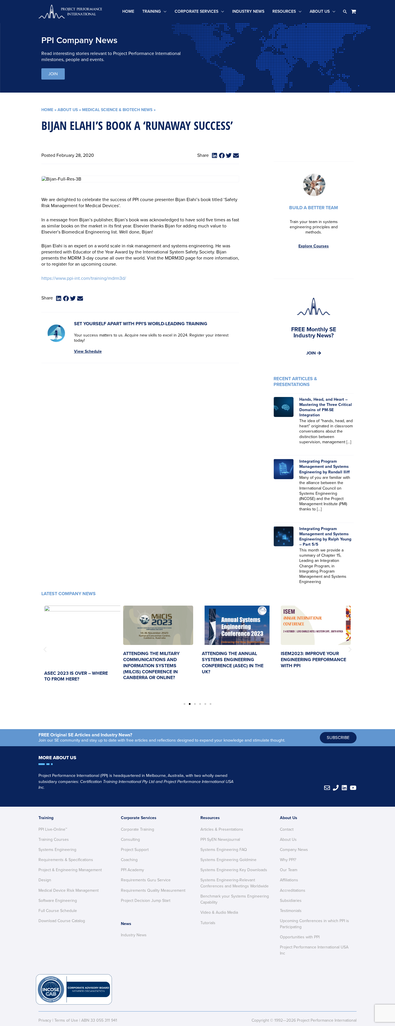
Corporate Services (196, 11)
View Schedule (88, 351)
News (126, 923)
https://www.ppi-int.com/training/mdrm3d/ (83, 278)
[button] (345, 11)
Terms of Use (66, 1020)
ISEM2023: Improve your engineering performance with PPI (313, 660)
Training (151, 11)
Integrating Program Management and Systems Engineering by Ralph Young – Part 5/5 (325, 536)
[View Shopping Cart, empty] (353, 11)
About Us (320, 11)
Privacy (44, 1020)
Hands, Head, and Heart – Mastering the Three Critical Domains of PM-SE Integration (325, 407)
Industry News (248, 11)
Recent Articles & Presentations (295, 381)
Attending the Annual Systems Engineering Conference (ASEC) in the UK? (232, 662)
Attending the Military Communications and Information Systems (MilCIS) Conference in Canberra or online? (151, 666)
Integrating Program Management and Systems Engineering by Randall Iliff (324, 466)
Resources (284, 11)
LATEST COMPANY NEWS (68, 594)
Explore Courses (313, 246)
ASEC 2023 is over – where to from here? (76, 676)
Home (128, 11)
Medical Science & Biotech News (117, 109)
